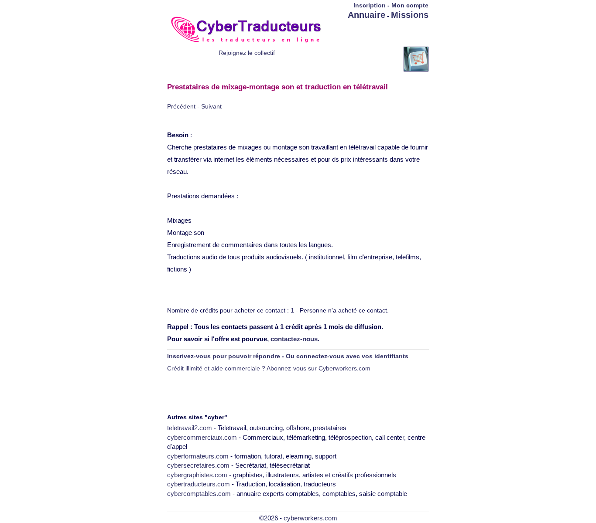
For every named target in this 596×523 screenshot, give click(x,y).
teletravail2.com (189, 427)
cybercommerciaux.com (202, 437)
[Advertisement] (377, 33)
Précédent (181, 106)
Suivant (211, 106)
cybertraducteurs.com (198, 484)
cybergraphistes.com (197, 475)
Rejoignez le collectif (247, 52)
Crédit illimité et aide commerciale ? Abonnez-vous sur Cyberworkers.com (268, 368)
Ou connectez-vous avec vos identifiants (347, 356)
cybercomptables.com (199, 493)
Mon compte (409, 5)
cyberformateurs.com (198, 456)
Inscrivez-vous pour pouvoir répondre (223, 356)
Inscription (369, 5)
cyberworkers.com (310, 518)
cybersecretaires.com (198, 465)
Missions (409, 15)
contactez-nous (294, 339)
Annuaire (366, 15)
